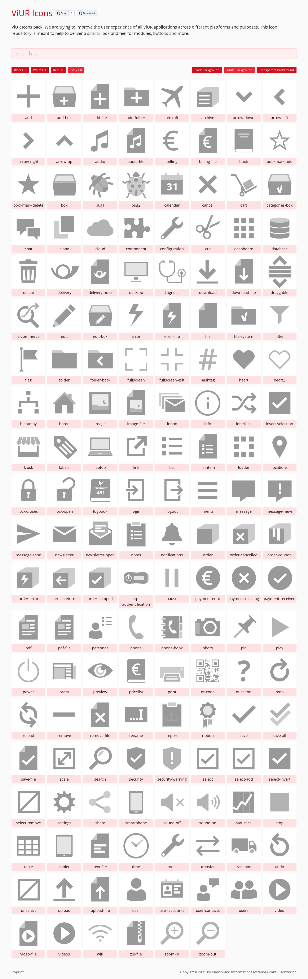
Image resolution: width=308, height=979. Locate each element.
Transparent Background (276, 70)
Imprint (18, 972)
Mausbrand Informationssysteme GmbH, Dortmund (254, 972)
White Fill (39, 70)
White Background (239, 70)
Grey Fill (76, 70)
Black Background (206, 70)
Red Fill (58, 70)
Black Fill (20, 70)
